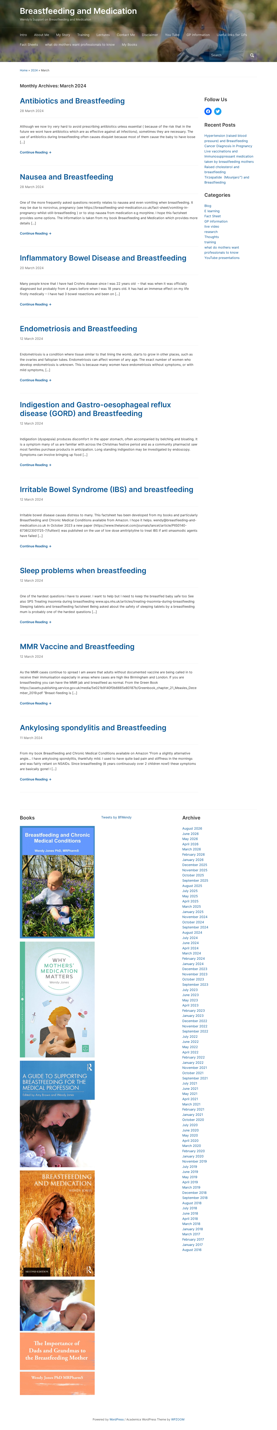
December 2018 (194, 1193)
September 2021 (195, 1078)
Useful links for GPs (232, 35)
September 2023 (195, 984)
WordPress (117, 1419)
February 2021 (193, 1109)
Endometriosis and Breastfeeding (78, 328)
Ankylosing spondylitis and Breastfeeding (93, 727)
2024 (34, 70)
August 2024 (192, 932)
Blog (207, 206)
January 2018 (192, 1229)
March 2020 (191, 1146)
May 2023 (190, 1000)
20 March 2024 (32, 268)
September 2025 (195, 880)
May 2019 (189, 1177)
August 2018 (192, 1203)
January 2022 (193, 1063)
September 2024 (195, 927)
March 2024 (191, 953)
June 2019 (190, 1172)
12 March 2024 (31, 339)
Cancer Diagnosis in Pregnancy (228, 146)
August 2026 (192, 828)
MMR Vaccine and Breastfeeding (77, 646)
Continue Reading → (36, 152)
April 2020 (190, 1141)
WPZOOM (177, 1419)
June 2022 (190, 1042)
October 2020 (193, 1120)
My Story (63, 35)
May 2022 (190, 1047)
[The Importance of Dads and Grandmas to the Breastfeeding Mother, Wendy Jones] (57, 1337)
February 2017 (193, 1239)
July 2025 (190, 891)
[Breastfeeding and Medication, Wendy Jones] (57, 1223)
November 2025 (194, 870)
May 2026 (190, 839)
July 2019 (189, 1167)
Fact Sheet (212, 216)
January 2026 (193, 860)
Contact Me (126, 35)
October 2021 (192, 1073)
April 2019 (190, 1182)
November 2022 (194, 1026)
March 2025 (191, 906)
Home (24, 70)
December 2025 (194, 865)
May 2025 (190, 896)
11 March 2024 (31, 738)
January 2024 (193, 964)
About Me (41, 35)
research (211, 232)
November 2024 (194, 917)
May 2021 (189, 1094)
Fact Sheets (29, 44)
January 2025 (193, 912)
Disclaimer (150, 35)
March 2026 (191, 849)
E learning (212, 211)
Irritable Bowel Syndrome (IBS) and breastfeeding (106, 489)
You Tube (172, 35)
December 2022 (194, 1021)
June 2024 (190, 943)
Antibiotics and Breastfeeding (72, 100)
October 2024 (193, 922)
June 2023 (190, 995)
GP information (198, 35)
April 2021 (190, 1099)
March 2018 (191, 1224)
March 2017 (191, 1234)
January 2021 (192, 1115)
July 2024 (190, 938)
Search (252, 55)
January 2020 (193, 1156)
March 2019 (191, 1187)
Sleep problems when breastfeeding (83, 570)
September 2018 (195, 1198)
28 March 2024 (32, 111)
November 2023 (194, 974)
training (210, 242)
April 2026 (190, 844)
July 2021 (189, 1083)
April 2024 (190, 948)
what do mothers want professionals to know (80, 44)
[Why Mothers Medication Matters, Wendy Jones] (57, 999)
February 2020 (193, 1151)
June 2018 (190, 1213)
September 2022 (195, 1031)
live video (211, 226)
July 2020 (190, 1125)
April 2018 (190, 1219)
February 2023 (193, 1010)
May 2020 (190, 1135)
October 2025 (193, 875)
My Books (129, 44)
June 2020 (190, 1130)
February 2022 (193, 1057)
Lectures (103, 35)
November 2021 (194, 1068)
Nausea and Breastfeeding (66, 176)
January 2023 (193, 1016)
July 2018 (189, 1208)
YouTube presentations (221, 258)
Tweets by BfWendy (116, 817)
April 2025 (190, 901)
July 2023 (190, 990)
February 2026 (193, 854)
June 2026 (190, 834)
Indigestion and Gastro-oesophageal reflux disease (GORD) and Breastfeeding (95, 409)
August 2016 (192, 1250)
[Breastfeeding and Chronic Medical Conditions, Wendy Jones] (57, 882)
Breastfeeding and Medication (78, 11)
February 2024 (193, 958)
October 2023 (193, 979)
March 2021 (191, 1104)
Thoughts (211, 237)
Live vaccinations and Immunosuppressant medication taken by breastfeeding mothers (229, 156)
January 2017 (192, 1245)
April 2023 (190, 1005)
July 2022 (190, 1036)
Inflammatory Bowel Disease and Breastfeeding (103, 257)
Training (83, 35)
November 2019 (194, 1161)
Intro (23, 35)
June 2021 (190, 1089)
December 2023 (194, 969)
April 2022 (190, 1052)
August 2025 (192, 886)
